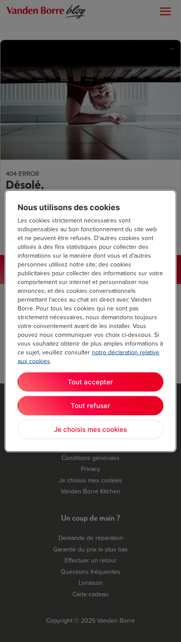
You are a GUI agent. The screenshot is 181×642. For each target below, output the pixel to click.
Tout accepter (90, 382)
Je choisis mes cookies (90, 429)
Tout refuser (90, 405)
